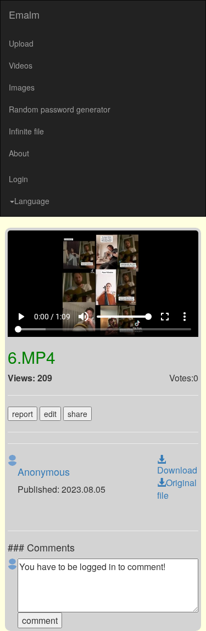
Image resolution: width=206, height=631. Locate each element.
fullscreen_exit (172, 610)
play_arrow (14, 610)
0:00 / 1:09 (45, 610)
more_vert (192, 610)
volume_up (91, 610)
